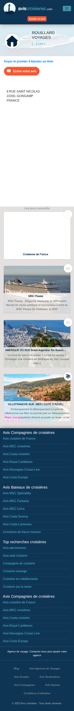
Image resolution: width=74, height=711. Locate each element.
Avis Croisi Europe (15, 477)
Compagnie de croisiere (19, 563)
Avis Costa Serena (15, 516)
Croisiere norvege (15, 571)
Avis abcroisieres (14, 547)
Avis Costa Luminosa (17, 524)
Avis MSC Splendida (17, 493)
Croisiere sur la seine (17, 586)
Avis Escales (21, 676)
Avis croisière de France (19, 438)
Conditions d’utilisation (37, 693)
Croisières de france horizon (22, 532)
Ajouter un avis (37, 18)
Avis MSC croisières (16, 446)
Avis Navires (52, 684)
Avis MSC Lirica (13, 508)
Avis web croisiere (15, 555)
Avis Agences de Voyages (44, 668)
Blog (16, 668)
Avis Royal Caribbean (17, 461)
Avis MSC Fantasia (16, 501)
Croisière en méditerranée (20, 578)
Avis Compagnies (24, 684)
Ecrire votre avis (24, 71)
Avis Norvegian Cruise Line (21, 469)
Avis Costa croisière (16, 454)
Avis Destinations (49, 676)
